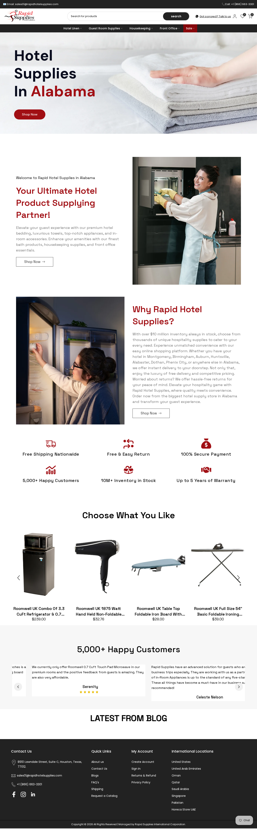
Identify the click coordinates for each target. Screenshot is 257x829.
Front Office (168, 28)
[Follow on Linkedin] (33, 800)
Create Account (143, 768)
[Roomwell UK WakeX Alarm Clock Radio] (140, 565)
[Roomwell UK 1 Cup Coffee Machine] (80, 565)
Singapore (179, 802)
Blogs (95, 781)
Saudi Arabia (180, 795)
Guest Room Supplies (104, 28)
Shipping (97, 795)
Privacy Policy (141, 788)
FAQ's (95, 788)
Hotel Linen (71, 28)
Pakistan (177, 808)
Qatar (176, 788)
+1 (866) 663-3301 (29, 790)
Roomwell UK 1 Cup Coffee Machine (80, 611)
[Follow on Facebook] (14, 800)
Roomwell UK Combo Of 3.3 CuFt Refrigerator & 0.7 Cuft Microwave (200, 611)
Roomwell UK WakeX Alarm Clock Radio (140, 611)
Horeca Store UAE (184, 815)
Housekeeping (140, 28)
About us (97, 768)
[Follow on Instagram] (23, 800)
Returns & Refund (144, 781)
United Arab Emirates (186, 774)
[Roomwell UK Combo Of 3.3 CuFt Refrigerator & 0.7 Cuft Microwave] (200, 565)
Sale (189, 28)
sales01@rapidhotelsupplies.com (36, 4)
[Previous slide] (18, 577)
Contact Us (99, 774)
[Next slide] (238, 577)
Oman (176, 781)
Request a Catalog (104, 802)
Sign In (136, 774)
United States (181, 768)
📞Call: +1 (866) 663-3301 (238, 4)
